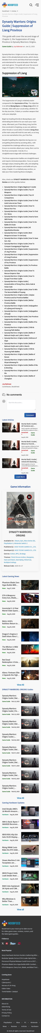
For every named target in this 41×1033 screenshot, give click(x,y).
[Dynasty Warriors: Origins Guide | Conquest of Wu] (30, 792)
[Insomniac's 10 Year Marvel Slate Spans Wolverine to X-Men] (30, 615)
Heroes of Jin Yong (8, 985)
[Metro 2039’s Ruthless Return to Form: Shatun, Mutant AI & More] (30, 628)
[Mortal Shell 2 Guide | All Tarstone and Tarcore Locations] (11, 432)
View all (20, 909)
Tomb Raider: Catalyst (10, 991)
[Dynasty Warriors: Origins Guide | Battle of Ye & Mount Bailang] (30, 767)
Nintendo (34, 1022)
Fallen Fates (6, 988)
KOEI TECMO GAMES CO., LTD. (25, 547)
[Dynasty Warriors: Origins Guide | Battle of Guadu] (30, 754)
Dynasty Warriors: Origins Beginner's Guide (20, 187)
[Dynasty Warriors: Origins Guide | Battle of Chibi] (30, 702)
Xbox (18, 1022)
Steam (17, 541)
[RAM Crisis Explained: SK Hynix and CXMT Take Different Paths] (30, 893)
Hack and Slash (9, 560)
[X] (3, 943)
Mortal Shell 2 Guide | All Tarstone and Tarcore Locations (29, 426)
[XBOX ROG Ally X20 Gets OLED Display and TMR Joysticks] (30, 841)
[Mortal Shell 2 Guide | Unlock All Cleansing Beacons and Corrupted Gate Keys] (11, 467)
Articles (13, 11)
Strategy (23, 554)
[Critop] (19, 943)
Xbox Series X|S (29, 541)
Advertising (6, 1007)
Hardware (34, 1026)
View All (20, 684)
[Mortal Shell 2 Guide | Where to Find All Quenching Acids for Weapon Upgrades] (11, 450)
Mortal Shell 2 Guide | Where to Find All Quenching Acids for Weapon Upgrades (29, 444)
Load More (20, 477)
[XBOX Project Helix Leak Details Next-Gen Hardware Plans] (30, 880)
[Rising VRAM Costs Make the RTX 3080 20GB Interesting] (30, 854)
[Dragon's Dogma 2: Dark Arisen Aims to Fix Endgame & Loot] (30, 641)
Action (12, 554)
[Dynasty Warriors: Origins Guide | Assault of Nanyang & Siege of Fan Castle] (30, 741)
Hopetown (5, 979)
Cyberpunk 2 (6, 982)
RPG (17, 554)
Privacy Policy (7, 1013)
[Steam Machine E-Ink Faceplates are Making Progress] (30, 867)
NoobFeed (5, 11)
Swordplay (19, 560)
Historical (27, 560)
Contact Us (6, 1016)
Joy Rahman (18, 46)
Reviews (14, 1026)
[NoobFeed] (10, 5)
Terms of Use (6, 1010)
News (5, 1026)
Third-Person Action (18, 557)
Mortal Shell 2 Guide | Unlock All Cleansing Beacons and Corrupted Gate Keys (30, 462)
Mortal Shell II (24, 433)
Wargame (30, 557)
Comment (30, 415)
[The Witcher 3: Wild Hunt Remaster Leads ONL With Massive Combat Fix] (30, 654)
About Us (5, 1003)
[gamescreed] (13, 943)
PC (25, 1022)
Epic (21, 541)
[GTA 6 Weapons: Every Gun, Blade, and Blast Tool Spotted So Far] (30, 602)
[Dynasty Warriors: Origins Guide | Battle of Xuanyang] (30, 728)
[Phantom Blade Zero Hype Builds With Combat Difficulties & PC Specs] (30, 589)
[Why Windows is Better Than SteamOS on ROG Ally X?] (30, 906)
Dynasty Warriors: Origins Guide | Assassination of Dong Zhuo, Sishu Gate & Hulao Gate (19, 284)
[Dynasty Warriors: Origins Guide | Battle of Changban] (30, 780)
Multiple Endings (10, 562)
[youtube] (6, 943)
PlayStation (8, 1022)
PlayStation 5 (8, 543)
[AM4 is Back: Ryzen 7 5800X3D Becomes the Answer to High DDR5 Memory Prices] (30, 828)
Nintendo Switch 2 (20, 543)
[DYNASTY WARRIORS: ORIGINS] (20, 528)
